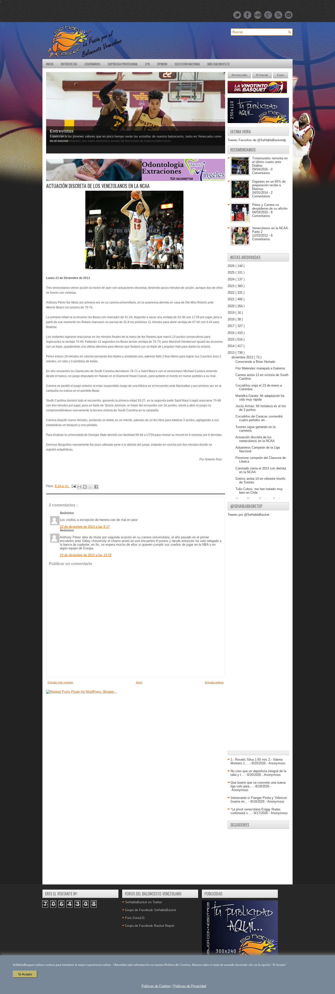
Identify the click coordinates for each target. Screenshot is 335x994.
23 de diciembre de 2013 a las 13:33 (85, 555)
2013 (231, 352)
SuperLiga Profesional (123, 64)
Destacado (239, 75)
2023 (231, 286)
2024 (231, 279)
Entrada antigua (214, 682)
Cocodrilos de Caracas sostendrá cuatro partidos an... (259, 418)
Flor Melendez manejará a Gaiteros (260, 368)
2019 (231, 313)
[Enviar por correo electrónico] (79, 486)
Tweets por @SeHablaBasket (248, 514)
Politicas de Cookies (156, 986)
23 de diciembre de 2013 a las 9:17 (85, 526)
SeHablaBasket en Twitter (143, 902)
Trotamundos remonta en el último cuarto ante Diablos (270, 161)
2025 (231, 272)
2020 (231, 306)
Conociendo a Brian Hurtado (255, 362)
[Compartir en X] (90, 486)
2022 (231, 292)
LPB (147, 64)
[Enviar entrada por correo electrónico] (73, 486)
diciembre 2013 (243, 357)
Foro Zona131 (135, 918)
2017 (231, 326)
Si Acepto (25, 974)
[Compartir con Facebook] (96, 486)
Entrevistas (69, 64)
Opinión (162, 64)
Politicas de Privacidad (189, 986)
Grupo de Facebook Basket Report (149, 926)
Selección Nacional (187, 64)
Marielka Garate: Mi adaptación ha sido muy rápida (259, 397)
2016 (231, 333)
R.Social (262, 75)
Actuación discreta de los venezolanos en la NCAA (255, 439)
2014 (231, 346)
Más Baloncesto (218, 64)
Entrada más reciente (60, 682)
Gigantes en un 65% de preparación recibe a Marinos (268, 185)
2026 (231, 266)
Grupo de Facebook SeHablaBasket (150, 910)
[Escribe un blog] (84, 486)
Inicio (49, 64)
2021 (231, 299)
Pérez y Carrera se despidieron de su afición (269, 206)
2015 (231, 339)
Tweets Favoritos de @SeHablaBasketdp (257, 140)
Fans (280, 75)
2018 (231, 319)
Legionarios (92, 64)
